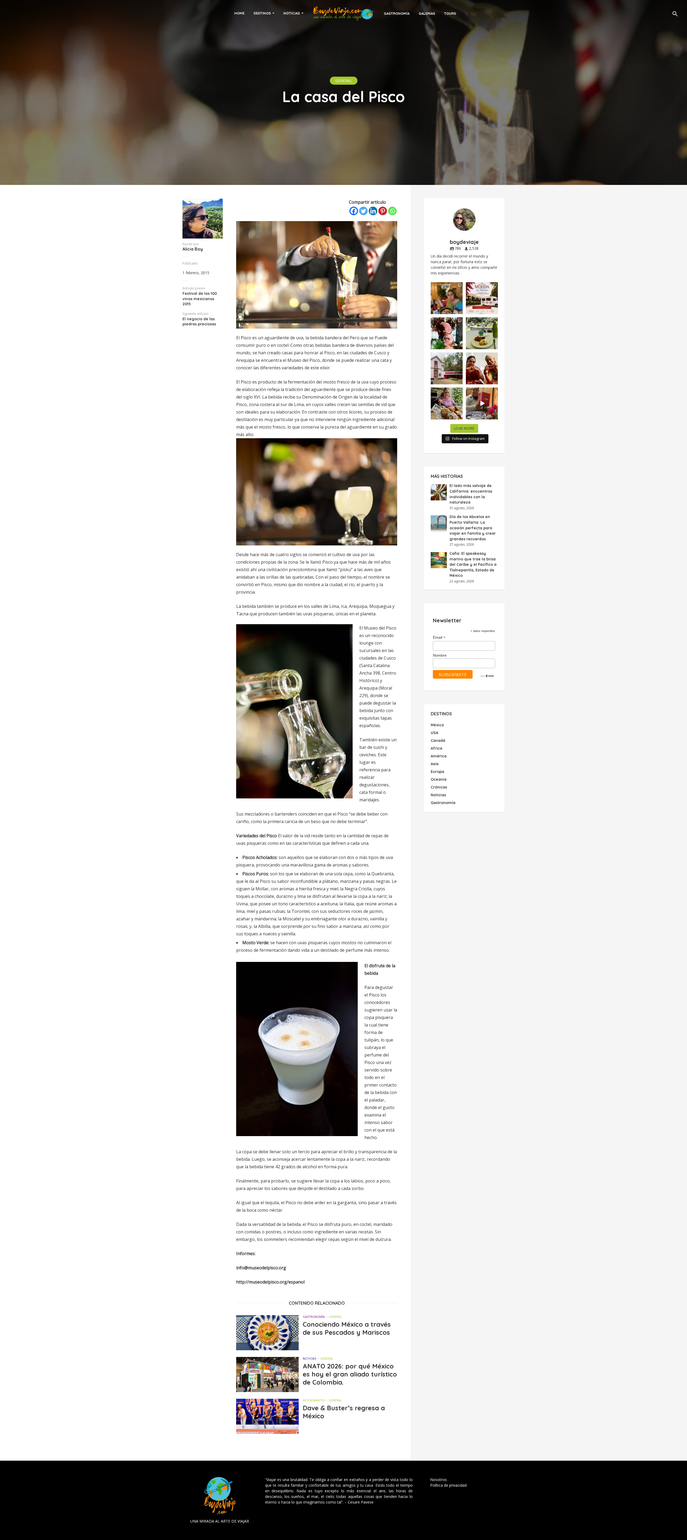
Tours (450, 13)
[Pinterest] (382, 211)
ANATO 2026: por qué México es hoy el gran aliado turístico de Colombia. (350, 1374)
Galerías (427, 13)
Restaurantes (314, 1400)
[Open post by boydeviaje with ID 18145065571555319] (447, 298)
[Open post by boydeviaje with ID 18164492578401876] (482, 368)
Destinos (262, 13)
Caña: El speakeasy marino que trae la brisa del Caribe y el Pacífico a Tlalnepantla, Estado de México (473, 564)
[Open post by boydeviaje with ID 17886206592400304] (482, 403)
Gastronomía (397, 13)
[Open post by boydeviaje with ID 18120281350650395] (482, 333)
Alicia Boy (192, 249)
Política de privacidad (448, 1485)
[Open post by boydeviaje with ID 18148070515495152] (482, 298)
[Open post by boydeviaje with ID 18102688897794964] (447, 403)
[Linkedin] (373, 211)
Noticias (291, 13)
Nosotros (438, 1479)
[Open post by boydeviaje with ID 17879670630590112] (447, 333)
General (343, 80)
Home (239, 13)
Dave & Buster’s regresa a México (344, 1412)
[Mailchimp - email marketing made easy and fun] (487, 676)
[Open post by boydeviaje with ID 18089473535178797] (447, 368)
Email (439, 637)
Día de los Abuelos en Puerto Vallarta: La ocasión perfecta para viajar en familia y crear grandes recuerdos (473, 527)
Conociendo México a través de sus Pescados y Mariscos (347, 1328)
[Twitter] (363, 211)
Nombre (440, 655)
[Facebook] (353, 211)
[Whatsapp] (392, 211)
